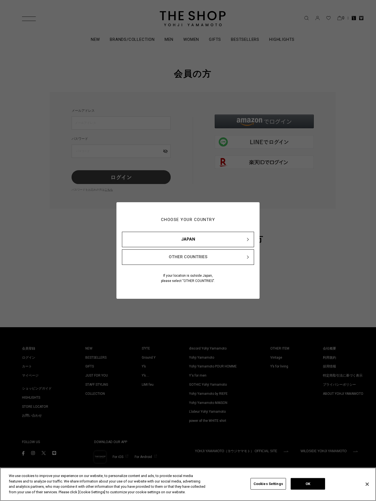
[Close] (367, 484)
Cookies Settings (268, 484)
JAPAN (188, 239)
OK (308, 484)
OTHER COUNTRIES (188, 256)
